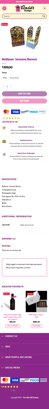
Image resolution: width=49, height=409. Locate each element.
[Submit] (44, 16)
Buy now (24, 101)
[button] (4, 8)
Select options (12, 326)
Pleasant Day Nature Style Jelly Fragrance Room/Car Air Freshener (12, 317)
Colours (4, 73)
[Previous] (2, 312)
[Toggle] (2, 336)
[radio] (5, 78)
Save (5, 24)
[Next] (46, 312)
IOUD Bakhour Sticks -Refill (36, 316)
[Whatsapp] (41, 402)
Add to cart (24, 94)
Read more (36, 326)
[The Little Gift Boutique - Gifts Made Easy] (24, 8)
